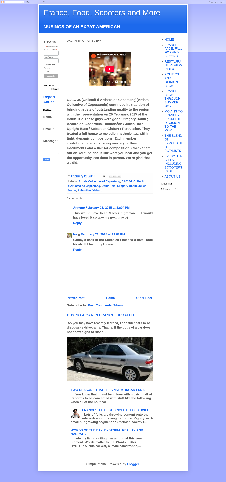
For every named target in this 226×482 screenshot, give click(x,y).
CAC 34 (127, 181)
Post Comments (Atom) (105, 305)
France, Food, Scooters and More (101, 12)
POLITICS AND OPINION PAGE (172, 80)
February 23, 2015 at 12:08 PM (103, 234)
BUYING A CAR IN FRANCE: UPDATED (100, 315)
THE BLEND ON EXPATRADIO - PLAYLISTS (173, 143)
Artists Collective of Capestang (99, 181)
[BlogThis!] (112, 176)
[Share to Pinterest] (120, 176)
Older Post (144, 298)
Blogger (133, 464)
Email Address (50, 49)
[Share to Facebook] (117, 176)
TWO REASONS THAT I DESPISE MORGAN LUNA (108, 390)
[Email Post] (103, 176)
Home (110, 298)
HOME (169, 39)
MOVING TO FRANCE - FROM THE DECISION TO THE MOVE (174, 121)
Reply (77, 223)
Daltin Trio (108, 186)
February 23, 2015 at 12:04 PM (108, 207)
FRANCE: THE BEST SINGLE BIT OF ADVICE (115, 410)
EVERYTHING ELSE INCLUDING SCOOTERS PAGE (173, 163)
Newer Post (75, 298)
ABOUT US (173, 176)
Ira (75, 234)
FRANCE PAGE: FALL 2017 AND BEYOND (173, 50)
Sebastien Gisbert (90, 190)
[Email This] (110, 176)
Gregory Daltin (127, 186)
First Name (48, 57)
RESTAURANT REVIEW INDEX (173, 65)
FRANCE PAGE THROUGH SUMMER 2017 (172, 98)
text (48, 71)
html (48, 68)
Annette (79, 207)
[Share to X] (115, 176)
